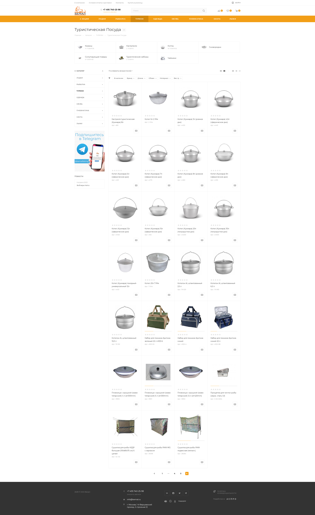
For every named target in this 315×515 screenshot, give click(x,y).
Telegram (186, 493)
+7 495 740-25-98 (112, 9)
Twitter (179, 493)
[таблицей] (239, 71)
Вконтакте (167, 493)
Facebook (173, 493)
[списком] (236, 71)
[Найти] (204, 10)
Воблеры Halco (83, 185)
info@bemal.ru (134, 499)
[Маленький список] (221, 71)
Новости (79, 176)
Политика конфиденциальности (226, 492)
